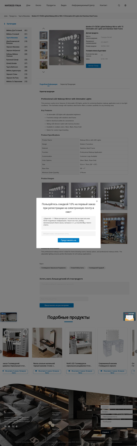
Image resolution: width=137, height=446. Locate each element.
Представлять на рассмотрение (68, 240)
